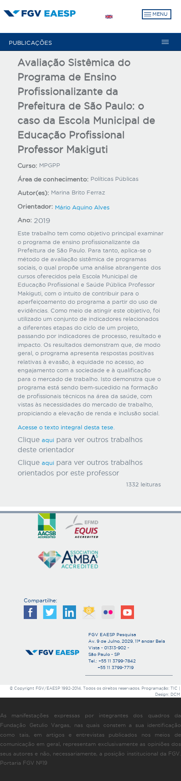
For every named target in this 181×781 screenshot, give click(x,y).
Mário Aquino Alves (82, 207)
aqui (48, 440)
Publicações (30, 43)
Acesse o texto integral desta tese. (66, 427)
